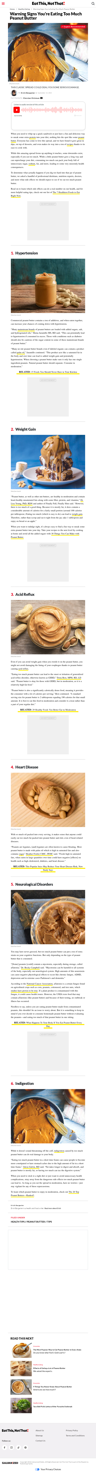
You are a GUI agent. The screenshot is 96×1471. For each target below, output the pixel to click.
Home (12, 9)
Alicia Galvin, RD (31, 1166)
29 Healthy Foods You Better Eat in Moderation (54, 709)
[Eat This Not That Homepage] (48, 4)
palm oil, (21, 352)
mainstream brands (26, 329)
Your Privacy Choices (51, 1469)
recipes (70, 144)
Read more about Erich (52, 1208)
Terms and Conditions (75, 1435)
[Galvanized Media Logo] (10, 1463)
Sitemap (39, 1435)
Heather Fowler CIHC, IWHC (39, 853)
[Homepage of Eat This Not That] (15, 1430)
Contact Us (40, 1440)
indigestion (59, 1150)
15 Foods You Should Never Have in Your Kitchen (54, 371)
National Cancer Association (40, 983)
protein (32, 137)
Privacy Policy (72, 1430)
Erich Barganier (28, 93)
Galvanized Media (38, 1462)
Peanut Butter (36, 1221)
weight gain (77, 513)
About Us (40, 1430)
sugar (21, 853)
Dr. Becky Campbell (30, 967)
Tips (49, 1221)
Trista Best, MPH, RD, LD (69, 677)
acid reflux (23, 668)
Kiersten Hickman (31, 98)
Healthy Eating (24, 9)
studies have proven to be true (24, 990)
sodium (31, 163)
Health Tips (18, 1221)
